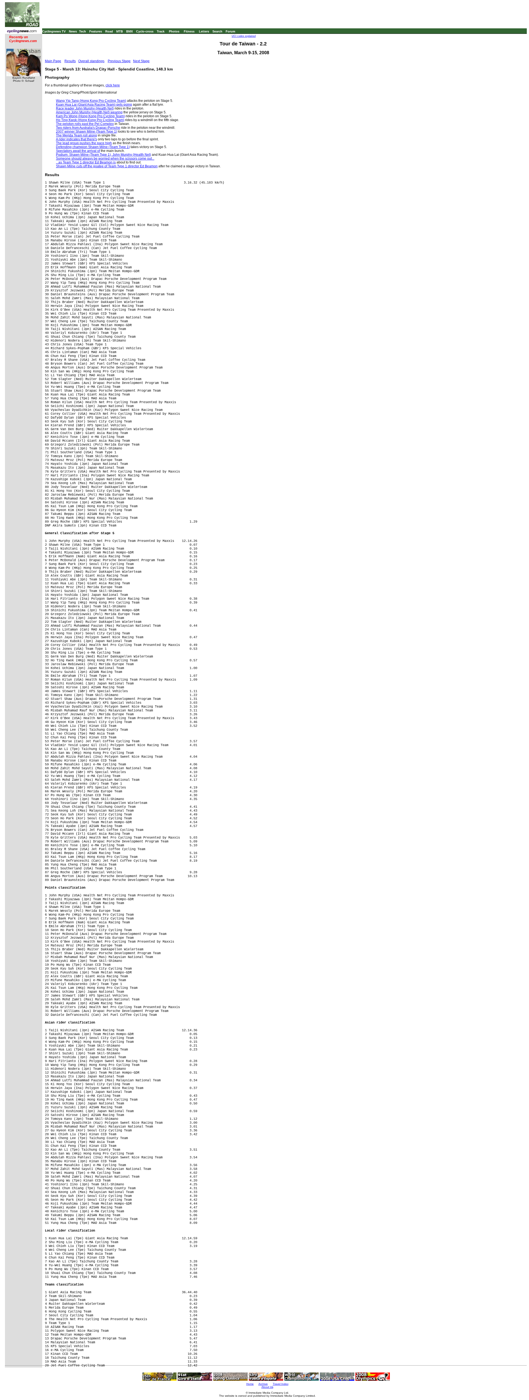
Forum (230, 31)
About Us (267, 1386)
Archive (263, 1383)
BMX (129, 31)
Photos (174, 31)
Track (160, 31)
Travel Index (280, 1383)
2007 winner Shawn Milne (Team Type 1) (86, 131)
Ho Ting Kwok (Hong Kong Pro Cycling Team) (90, 120)
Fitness (189, 31)
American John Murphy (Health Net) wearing (89, 112)
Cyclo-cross (144, 31)
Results (70, 61)
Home (250, 1383)
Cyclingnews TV (54, 31)
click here (113, 85)
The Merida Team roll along (76, 135)
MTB (119, 31)
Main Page (53, 61)
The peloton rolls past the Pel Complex (85, 124)
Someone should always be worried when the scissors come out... (105, 158)
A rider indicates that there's (76, 139)
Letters (204, 31)
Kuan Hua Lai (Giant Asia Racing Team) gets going (94, 105)
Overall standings (91, 61)
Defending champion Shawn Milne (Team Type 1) (93, 147)
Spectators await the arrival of (78, 151)
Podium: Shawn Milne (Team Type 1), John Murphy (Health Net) (103, 155)
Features (95, 31)
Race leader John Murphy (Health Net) (85, 108)
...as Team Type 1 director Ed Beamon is (86, 162)
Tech (82, 31)
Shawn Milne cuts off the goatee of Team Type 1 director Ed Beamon (107, 166)
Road (109, 31)
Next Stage (141, 61)
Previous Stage (119, 61)
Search (217, 31)
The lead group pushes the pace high (84, 143)
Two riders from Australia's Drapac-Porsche (88, 128)
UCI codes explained (244, 36)
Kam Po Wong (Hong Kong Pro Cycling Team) (90, 116)
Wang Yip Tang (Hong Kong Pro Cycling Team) (91, 101)
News (73, 31)
